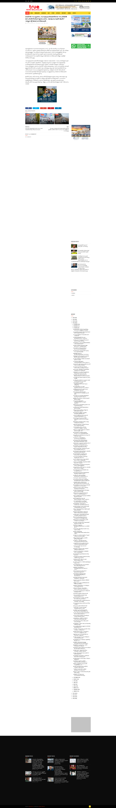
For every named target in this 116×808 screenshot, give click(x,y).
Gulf (49, 13)
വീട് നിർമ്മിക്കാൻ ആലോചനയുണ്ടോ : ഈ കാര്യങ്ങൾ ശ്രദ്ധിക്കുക (82, 767)
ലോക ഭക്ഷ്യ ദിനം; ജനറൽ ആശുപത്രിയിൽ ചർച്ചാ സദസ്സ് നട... (81, 499)
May (74, 684)
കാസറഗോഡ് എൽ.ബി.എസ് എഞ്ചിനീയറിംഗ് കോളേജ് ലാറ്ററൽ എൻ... (81, 392)
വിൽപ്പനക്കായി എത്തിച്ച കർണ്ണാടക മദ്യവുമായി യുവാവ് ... (80, 410)
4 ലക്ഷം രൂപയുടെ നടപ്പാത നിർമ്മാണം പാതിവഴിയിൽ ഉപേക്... (81, 637)
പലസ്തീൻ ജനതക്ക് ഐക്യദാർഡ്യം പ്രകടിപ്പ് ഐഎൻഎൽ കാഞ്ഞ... (81, 543)
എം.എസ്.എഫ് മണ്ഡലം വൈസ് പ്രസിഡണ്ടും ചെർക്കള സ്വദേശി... (81, 367)
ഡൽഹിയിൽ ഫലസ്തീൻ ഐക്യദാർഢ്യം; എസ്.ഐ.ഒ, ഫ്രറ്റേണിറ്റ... (80, 383)
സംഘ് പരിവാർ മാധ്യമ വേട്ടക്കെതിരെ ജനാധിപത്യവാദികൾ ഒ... (81, 613)
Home (26, 1)
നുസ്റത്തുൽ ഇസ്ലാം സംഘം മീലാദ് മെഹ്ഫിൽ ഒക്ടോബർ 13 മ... (81, 565)
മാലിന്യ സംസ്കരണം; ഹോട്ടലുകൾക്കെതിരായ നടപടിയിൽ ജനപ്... (81, 526)
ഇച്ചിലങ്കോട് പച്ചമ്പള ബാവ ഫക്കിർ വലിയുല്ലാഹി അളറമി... (80, 645)
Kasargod (44, 13)
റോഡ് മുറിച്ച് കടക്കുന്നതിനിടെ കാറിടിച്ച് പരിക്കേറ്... (81, 603)
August (75, 679)
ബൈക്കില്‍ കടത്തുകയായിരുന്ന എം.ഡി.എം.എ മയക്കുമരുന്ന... (80, 348)
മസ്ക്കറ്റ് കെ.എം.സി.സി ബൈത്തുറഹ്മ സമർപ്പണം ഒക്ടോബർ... (80, 634)
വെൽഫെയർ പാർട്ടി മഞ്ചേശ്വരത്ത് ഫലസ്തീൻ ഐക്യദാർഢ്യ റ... (81, 515)
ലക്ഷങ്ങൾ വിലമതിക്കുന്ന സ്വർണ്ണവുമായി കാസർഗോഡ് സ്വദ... (80, 568)
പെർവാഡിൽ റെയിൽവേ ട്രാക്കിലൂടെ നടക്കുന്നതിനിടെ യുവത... (81, 616)
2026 (74, 317)
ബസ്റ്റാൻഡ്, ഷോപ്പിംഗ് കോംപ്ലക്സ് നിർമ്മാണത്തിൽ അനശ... (80, 549)
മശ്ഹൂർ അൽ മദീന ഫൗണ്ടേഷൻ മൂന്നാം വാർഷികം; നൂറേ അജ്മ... (81, 601)
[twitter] (76, 1)
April (75, 686)
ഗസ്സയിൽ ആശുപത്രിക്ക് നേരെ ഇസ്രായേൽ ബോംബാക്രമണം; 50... (81, 482)
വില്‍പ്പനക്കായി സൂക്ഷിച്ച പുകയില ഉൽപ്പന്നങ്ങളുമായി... (80, 538)
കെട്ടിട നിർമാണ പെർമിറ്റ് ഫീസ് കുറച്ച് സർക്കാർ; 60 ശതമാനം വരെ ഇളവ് (83, 760)
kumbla (46, 23)
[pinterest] (88, 1)
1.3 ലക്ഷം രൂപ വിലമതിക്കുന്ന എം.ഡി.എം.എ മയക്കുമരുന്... (79, 438)
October (75, 327)
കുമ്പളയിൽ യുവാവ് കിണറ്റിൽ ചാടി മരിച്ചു (83, 245)
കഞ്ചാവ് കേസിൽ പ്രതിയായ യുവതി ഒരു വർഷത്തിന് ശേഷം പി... (81, 449)
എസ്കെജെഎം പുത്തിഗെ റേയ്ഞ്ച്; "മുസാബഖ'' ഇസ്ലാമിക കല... (80, 618)
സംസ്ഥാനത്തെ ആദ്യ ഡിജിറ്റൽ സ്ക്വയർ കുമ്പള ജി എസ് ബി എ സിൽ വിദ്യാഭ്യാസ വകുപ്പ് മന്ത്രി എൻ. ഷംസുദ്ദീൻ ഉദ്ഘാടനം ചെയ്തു (47, 118)
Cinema (69, 13)
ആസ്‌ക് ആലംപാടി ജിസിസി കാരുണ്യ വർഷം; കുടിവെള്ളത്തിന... (81, 465)
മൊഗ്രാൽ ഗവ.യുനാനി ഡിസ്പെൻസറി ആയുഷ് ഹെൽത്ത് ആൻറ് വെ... (81, 443)
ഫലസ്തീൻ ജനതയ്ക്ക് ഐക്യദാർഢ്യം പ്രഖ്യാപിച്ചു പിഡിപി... (81, 557)
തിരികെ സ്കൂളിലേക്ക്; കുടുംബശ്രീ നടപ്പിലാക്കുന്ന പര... (80, 664)
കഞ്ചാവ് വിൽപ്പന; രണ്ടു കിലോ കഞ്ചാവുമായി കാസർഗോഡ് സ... (81, 588)
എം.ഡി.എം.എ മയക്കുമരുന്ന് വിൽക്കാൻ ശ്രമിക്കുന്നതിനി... (81, 591)
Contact (31, 1)
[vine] (85, 1)
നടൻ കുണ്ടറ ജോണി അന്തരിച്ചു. (80, 477)
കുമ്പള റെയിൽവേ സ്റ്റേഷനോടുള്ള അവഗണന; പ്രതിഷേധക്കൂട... (80, 346)
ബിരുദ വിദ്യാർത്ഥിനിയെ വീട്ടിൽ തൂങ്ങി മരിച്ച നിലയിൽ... (81, 509)
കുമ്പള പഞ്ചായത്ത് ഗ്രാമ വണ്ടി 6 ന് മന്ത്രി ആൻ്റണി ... (81, 653)
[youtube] (86, 1)
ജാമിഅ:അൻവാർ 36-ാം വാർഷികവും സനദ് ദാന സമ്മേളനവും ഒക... (81, 632)
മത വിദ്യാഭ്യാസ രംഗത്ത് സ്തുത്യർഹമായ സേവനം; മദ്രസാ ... (81, 387)
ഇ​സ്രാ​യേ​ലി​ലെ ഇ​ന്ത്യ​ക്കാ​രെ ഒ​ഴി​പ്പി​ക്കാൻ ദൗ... (81, 554)
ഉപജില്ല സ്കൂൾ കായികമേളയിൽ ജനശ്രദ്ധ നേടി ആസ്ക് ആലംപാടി (80, 610)
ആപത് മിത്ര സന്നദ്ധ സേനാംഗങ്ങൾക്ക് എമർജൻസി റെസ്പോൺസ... (81, 485)
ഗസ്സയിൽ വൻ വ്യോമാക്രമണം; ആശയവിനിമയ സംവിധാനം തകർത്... (81, 375)
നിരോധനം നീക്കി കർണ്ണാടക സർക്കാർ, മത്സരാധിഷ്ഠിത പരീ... (81, 430)
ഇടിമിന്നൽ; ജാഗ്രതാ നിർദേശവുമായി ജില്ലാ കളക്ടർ (81, 398)
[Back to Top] (90, 806)
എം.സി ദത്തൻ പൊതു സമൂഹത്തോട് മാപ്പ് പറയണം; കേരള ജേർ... (81, 459)
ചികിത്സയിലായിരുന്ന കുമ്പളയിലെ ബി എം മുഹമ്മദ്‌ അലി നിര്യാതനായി (38, 779)
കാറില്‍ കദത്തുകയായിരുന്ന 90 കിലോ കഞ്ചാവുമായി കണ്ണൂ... (81, 491)
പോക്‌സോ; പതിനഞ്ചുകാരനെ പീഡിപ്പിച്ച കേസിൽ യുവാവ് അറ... (80, 541)
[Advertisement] (85, 40)
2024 (74, 321)
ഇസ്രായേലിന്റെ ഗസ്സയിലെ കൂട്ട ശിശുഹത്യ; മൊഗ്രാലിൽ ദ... (80, 454)
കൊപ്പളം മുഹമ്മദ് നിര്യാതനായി (80, 605)
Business (73, 293)
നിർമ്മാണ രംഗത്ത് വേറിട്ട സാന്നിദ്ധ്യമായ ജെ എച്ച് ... (79, 675)
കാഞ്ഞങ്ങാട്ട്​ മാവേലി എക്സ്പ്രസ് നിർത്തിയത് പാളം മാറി (80, 389)
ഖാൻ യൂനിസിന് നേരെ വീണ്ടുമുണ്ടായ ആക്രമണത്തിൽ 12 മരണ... (81, 473)
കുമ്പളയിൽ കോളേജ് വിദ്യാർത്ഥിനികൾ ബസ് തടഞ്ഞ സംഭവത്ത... (81, 332)
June (75, 682)
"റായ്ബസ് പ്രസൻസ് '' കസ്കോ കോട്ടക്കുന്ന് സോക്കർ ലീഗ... (79, 669)
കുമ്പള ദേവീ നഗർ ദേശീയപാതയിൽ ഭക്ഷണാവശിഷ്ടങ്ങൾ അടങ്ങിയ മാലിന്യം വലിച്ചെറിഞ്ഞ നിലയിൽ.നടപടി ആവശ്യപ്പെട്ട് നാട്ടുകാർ (31, 117)
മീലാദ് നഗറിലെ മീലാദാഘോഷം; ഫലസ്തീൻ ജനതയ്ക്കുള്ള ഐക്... (80, 517)
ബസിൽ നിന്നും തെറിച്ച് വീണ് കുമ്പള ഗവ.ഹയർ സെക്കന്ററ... (81, 351)
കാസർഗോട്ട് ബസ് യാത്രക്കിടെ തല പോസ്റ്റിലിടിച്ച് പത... (80, 470)
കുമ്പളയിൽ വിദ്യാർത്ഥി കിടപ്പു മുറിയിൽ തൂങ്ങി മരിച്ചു (83, 252)
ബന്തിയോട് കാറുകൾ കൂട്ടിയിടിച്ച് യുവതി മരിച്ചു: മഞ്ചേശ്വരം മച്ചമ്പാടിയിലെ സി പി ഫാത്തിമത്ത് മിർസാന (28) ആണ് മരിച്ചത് (80, 258)
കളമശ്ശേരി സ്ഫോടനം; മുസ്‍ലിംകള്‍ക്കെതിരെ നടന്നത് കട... (81, 354)
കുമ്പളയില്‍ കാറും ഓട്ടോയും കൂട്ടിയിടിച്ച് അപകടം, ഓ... (81, 640)
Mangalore (37, 13)
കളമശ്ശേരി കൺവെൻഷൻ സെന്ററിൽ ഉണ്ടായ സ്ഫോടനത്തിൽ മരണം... (81, 356)
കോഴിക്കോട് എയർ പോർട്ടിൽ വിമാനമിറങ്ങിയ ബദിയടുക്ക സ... (80, 661)
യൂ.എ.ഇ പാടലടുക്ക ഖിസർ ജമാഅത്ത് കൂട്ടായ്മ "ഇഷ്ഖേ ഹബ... (81, 523)
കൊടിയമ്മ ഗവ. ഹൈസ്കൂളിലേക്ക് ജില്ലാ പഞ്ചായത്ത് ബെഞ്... (81, 343)
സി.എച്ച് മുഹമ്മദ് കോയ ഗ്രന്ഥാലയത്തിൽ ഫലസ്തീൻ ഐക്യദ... (79, 401)
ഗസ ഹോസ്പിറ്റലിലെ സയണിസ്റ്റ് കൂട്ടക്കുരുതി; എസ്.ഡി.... (80, 457)
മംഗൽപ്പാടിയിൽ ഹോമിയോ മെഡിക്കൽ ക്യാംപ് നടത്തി (81, 359)
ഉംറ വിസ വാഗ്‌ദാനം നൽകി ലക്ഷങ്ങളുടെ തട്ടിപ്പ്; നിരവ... (82, 562)
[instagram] (79, 1)
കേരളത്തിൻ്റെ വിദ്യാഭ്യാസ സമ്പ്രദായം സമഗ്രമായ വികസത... (81, 504)
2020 (74, 696)
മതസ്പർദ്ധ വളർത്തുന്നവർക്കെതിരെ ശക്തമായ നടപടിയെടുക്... (81, 370)
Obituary (64, 13)
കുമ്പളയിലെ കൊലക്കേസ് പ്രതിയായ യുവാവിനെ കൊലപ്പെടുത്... (81, 656)
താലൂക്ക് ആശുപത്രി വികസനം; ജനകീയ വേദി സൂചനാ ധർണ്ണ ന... (81, 467)
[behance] (83, 1)
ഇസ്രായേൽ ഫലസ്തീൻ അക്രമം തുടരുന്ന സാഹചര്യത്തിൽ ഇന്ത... (81, 433)
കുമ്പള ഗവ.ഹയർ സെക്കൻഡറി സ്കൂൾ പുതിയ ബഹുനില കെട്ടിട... (81, 535)
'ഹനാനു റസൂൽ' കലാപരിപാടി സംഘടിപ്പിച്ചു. (79, 546)
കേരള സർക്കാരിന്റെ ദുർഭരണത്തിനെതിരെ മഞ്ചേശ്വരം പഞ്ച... (81, 532)
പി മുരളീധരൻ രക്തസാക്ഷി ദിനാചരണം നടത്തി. (81, 378)
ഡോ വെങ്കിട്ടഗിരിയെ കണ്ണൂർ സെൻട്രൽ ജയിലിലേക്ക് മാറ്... (81, 626)
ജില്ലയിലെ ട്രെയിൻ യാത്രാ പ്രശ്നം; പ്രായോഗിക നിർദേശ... (81, 422)
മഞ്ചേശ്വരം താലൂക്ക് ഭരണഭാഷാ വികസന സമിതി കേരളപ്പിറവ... (80, 493)
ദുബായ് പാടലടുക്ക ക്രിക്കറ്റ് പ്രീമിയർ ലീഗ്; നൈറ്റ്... (81, 580)
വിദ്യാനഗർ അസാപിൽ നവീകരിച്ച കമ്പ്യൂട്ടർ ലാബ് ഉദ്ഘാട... (80, 488)
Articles (58, 13)
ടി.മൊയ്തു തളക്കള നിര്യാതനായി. (80, 593)
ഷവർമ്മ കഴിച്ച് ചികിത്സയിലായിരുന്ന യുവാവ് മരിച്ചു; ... (80, 408)
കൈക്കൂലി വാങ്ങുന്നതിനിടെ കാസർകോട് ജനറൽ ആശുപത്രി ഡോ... (82, 648)
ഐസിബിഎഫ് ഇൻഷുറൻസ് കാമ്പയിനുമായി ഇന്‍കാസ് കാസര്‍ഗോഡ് (79, 574)
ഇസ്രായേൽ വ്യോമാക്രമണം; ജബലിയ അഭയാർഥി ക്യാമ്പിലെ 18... (81, 451)
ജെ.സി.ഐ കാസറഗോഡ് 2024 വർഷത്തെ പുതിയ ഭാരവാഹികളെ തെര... (80, 419)
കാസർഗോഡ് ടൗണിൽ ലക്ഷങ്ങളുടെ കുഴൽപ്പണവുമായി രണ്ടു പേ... (81, 396)
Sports (74, 13)
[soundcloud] (90, 1)
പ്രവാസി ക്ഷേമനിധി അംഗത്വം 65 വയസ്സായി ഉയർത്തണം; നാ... (80, 416)
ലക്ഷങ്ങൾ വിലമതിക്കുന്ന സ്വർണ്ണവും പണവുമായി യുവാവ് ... (81, 586)
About (28, 1)
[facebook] (74, 1)
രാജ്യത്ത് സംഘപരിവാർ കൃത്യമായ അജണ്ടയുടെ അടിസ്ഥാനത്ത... (81, 372)
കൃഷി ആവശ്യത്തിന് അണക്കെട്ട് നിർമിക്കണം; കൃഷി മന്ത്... (80, 578)
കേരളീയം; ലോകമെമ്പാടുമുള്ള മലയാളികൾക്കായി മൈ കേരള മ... (81, 642)
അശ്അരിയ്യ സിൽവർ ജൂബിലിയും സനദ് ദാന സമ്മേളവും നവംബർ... (80, 330)
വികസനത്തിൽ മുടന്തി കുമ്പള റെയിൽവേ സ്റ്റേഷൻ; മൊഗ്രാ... (82, 496)
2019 (74, 698)
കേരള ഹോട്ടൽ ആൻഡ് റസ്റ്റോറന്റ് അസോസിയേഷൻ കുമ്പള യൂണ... (80, 512)
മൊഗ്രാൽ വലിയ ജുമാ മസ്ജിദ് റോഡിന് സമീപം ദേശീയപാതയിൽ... (82, 364)
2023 (74, 322)
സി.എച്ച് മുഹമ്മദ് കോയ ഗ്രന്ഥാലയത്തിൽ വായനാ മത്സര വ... (81, 362)
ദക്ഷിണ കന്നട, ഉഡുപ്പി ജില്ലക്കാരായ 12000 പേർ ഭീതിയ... (81, 583)
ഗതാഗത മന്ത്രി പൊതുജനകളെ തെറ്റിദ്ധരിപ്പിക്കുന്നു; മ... (80, 595)
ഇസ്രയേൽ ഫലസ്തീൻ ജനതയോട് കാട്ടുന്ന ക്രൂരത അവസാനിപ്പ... (80, 446)
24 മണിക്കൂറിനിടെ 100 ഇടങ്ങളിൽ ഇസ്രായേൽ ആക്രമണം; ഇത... (80, 441)
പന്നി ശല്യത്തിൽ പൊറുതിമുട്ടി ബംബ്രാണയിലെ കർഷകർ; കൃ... (80, 501)
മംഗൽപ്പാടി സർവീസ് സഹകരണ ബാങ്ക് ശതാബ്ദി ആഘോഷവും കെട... (81, 380)
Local (31, 13)
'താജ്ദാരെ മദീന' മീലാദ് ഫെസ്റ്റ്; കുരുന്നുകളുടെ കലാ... (80, 559)
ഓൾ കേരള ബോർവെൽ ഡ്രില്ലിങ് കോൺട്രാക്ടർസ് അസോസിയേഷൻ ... (81, 480)
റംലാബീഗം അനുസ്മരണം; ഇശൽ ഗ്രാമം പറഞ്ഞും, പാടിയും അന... (81, 629)
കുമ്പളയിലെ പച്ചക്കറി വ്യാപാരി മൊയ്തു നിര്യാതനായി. (82, 624)
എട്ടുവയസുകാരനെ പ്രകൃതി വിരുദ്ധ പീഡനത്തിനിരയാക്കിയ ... (81, 425)
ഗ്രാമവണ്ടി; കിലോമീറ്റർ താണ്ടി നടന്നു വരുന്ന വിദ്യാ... (81, 529)
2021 (74, 695)
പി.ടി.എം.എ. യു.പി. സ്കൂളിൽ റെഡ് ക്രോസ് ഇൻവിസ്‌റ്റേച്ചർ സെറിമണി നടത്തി (39, 773)
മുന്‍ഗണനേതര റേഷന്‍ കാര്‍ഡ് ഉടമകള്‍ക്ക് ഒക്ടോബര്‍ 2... (79, 571)
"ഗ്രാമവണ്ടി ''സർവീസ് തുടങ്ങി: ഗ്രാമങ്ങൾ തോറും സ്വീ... (79, 608)
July (75, 680)
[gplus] (81, 1)
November (76, 326)
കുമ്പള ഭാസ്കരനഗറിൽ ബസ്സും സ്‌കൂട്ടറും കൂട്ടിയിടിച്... (81, 659)
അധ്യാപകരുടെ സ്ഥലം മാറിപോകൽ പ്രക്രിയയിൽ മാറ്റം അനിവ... (81, 507)
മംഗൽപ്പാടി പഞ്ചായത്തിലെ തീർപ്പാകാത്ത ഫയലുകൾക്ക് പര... (80, 476)
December (76, 324)
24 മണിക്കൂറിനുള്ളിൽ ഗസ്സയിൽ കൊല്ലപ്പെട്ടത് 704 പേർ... (80, 413)
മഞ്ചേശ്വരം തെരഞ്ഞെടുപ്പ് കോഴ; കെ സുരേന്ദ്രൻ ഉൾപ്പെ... (81, 405)
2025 (74, 319)
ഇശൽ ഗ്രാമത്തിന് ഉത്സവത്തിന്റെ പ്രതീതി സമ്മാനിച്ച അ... (80, 667)
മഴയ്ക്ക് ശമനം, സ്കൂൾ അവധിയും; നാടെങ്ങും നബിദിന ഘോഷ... (80, 650)
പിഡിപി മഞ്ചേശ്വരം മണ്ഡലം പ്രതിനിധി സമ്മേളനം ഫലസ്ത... (80, 427)
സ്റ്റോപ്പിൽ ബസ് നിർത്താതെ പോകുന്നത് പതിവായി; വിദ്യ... (81, 435)
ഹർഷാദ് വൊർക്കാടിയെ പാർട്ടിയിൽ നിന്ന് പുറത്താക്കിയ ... (80, 551)
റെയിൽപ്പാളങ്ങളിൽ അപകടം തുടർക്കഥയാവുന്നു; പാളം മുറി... (80, 338)
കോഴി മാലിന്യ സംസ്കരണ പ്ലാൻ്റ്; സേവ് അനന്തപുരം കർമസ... (80, 598)
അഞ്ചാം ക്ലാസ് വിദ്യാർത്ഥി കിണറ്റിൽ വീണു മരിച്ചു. (81, 672)
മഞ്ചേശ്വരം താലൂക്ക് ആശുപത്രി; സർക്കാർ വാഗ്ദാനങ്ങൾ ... (80, 520)
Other (53, 13)
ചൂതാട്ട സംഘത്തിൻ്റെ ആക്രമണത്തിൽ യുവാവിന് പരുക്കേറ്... (81, 462)
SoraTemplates (31, 806)
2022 (74, 693)
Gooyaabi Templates (42, 806)
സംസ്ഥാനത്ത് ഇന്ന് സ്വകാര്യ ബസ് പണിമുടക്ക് (81, 335)
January (75, 691)
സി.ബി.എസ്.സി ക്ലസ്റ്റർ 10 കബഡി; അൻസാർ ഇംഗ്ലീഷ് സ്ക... (81, 340)
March (75, 687)
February (76, 689)
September (76, 677)
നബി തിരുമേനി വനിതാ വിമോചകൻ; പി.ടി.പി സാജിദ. (80, 621)
